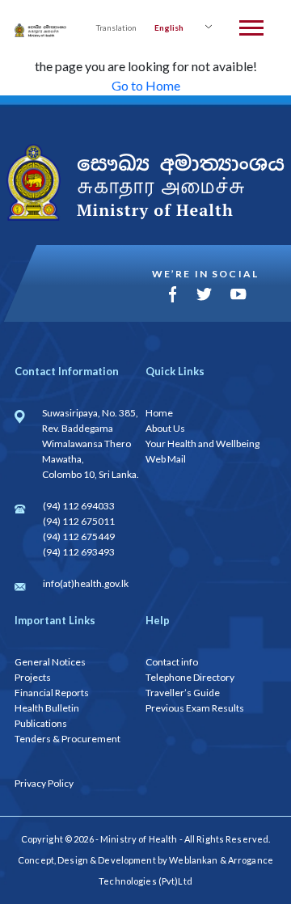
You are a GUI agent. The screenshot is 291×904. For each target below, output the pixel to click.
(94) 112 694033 (79, 506)
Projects (33, 677)
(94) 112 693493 (79, 552)
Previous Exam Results (195, 708)
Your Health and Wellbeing (202, 443)
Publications (41, 723)
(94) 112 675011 (79, 521)
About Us (165, 428)
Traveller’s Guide (183, 692)
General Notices (50, 662)
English (168, 27)
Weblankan (193, 860)
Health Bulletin (47, 708)
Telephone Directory (190, 677)
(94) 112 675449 (79, 536)
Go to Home (146, 85)
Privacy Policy (44, 783)
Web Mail (166, 459)
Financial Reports (52, 692)
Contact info (172, 662)
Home (159, 413)
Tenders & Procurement (67, 739)
